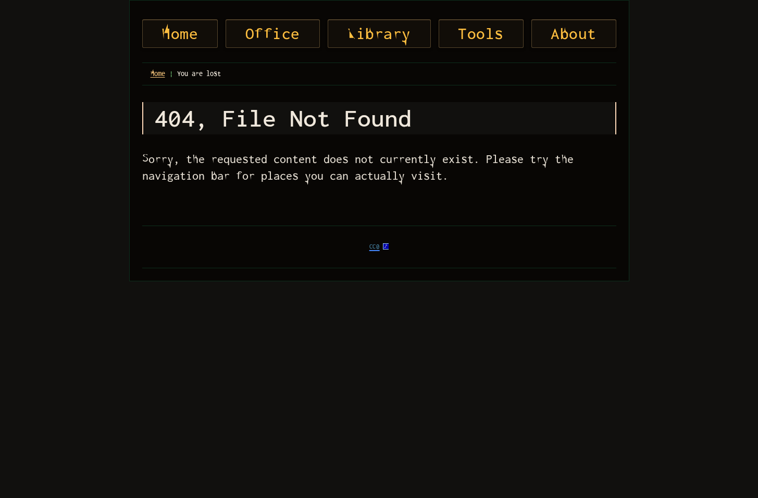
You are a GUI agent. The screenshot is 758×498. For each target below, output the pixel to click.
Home (179, 33)
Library (379, 33)
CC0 (374, 246)
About (574, 33)
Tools (481, 33)
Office (272, 33)
